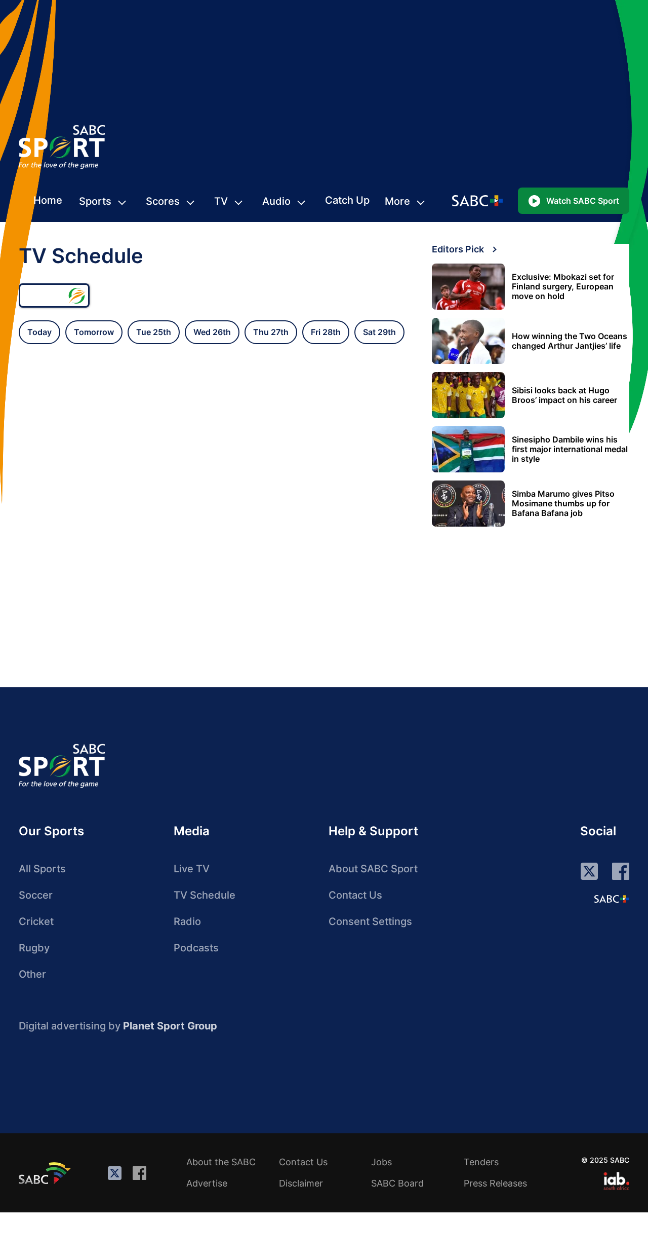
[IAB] (616, 1181)
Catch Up (347, 200)
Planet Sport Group (170, 1026)
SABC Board (397, 1183)
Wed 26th (212, 332)
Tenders (481, 1162)
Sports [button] (95, 201)
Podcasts (196, 948)
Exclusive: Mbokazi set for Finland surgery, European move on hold (563, 286)
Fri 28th (326, 332)
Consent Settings (370, 921)
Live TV (192, 869)
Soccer (36, 895)
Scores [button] (163, 201)
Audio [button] (276, 201)
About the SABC (221, 1162)
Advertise (206, 1183)
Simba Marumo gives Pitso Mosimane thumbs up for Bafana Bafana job (563, 503)
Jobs (381, 1162)
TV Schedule (204, 895)
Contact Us (355, 895)
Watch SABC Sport (582, 201)
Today (39, 332)
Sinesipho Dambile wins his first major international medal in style (570, 449)
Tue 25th (153, 332)
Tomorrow (94, 332)
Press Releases (495, 1183)
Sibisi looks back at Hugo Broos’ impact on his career (564, 395)
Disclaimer (301, 1183)
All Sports (42, 869)
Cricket (36, 921)
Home (47, 200)
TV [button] (221, 201)
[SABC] (46, 1173)
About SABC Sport (373, 869)
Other (32, 974)
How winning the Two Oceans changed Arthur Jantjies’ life (569, 341)
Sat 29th (379, 332)
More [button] (397, 201)
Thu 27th (271, 332)
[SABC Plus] (611, 898)
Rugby (34, 948)
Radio (187, 921)
